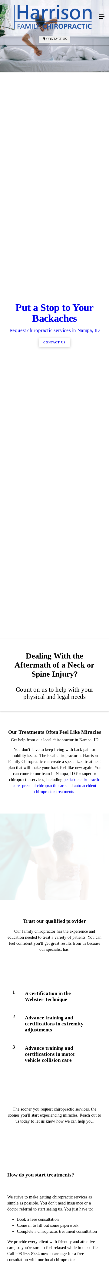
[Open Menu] (101, 17)
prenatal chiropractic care (43, 1036)
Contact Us (56, 39)
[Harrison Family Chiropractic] (48, 17)
